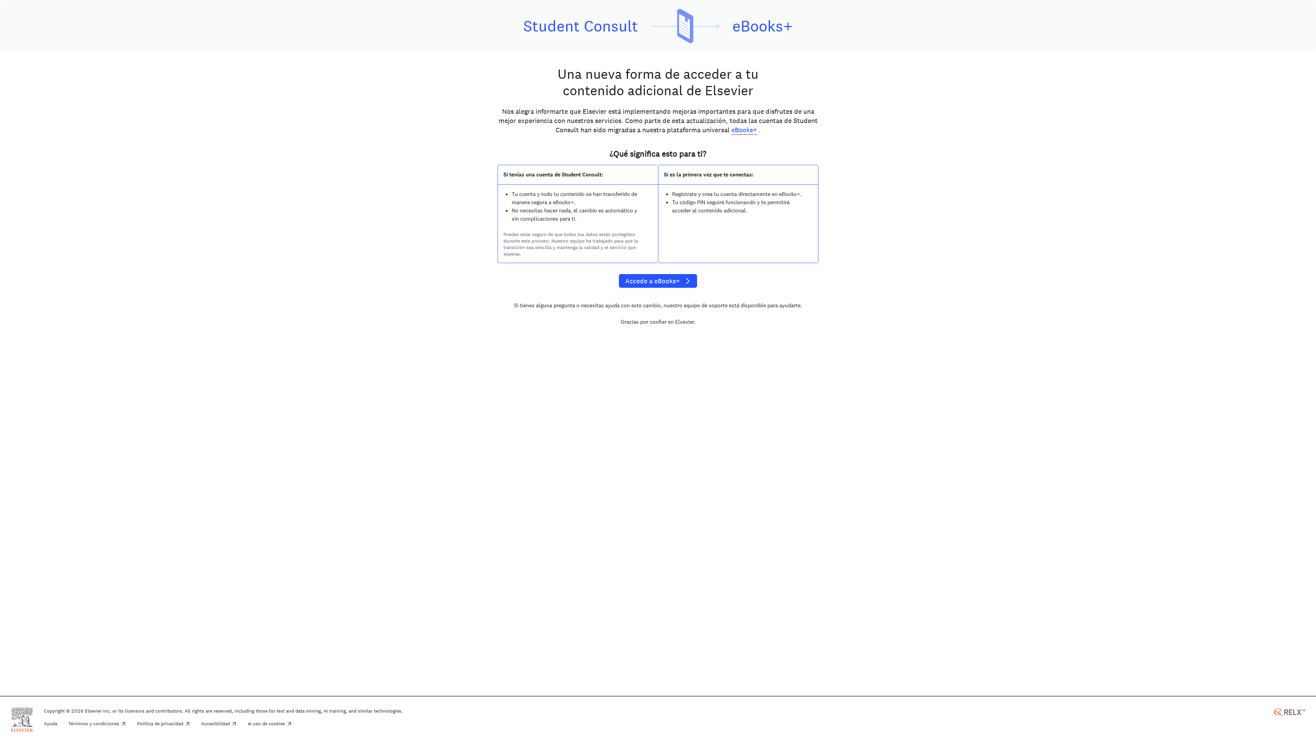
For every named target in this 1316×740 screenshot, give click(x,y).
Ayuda (50, 723)
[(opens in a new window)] (1289, 711)
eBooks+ (744, 129)
